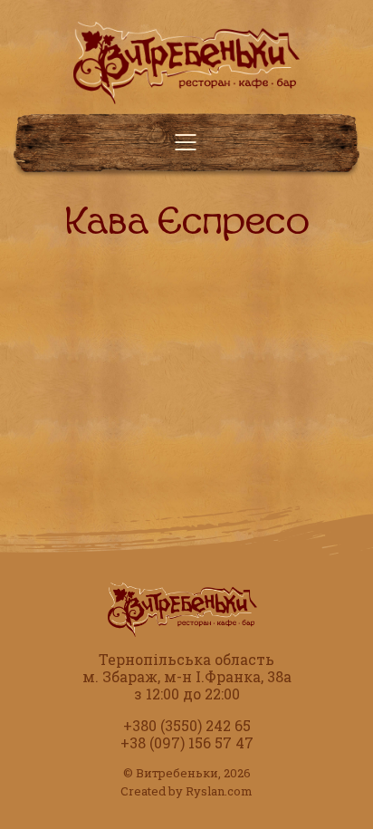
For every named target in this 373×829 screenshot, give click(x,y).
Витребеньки (177, 773)
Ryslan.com (219, 791)
